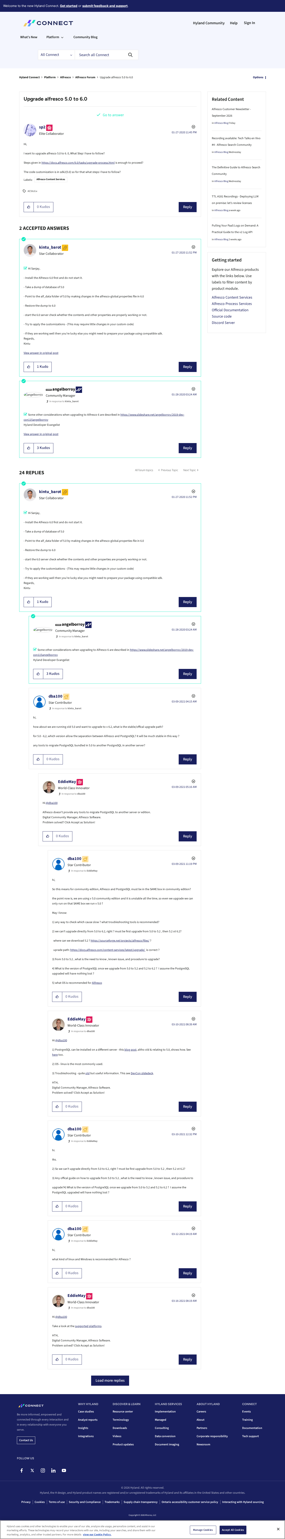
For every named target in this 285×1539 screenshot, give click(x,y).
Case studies (86, 1412)
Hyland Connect (29, 77)
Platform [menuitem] (52, 37)
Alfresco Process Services (232, 303)
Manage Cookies (203, 1530)
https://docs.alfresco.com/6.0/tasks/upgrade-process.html (78, 163)
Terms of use (57, 1502)
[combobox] (106, 55)
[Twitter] (32, 1470)
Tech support (250, 1436)
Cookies (40, 1502)
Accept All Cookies (233, 1530)
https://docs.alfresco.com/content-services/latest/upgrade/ (108, 950)
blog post (130, 1050)
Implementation (165, 1412)
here (55, 1055)
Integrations (86, 1436)
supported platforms (88, 1326)
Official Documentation (230, 310)
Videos (117, 1436)
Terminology (121, 1420)
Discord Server (223, 322)
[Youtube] (64, 1470)
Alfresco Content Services (50, 179)
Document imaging (167, 1444)
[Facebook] (21, 1470)
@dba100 (52, 803)
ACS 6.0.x (32, 191)
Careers (201, 1412)
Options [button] (258, 77)
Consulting (162, 1428)
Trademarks (112, 1502)
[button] (29, 207)
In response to (64, 401)
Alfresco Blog (221, 123)
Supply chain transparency (141, 1502)
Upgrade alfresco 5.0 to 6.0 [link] (116, 77)
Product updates (123, 1444)
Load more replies (110, 1380)
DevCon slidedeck (142, 1073)
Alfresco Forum (85, 77)
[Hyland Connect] (48, 23)
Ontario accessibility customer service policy (190, 1502)
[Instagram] (42, 1470)
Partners (202, 1428)
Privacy (26, 1502)
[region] (142, 1529)
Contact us (26, 1440)
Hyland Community (209, 23)
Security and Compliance (85, 1502)
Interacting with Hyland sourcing (243, 1502)
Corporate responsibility (212, 1436)
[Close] (278, 1529)
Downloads (120, 1428)
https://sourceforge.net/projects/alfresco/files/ (120, 941)
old (87, 1073)
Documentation (252, 1428)
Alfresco (65, 77)
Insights (83, 1428)
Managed (160, 1420)
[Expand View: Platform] (62, 37)
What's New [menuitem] (28, 37)
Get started (68, 6)
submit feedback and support (105, 6)
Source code (222, 316)
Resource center (123, 1412)
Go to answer (113, 115)
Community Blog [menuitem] (85, 37)
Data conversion (165, 1436)
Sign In (249, 23)
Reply (187, 207)
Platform (50, 77)
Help (234, 23)
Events (246, 1412)
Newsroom (203, 1444)
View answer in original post (41, 353)
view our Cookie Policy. (97, 1534)
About (200, 1420)
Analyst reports (87, 1420)
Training (247, 1420)
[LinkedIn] (53, 1470)
